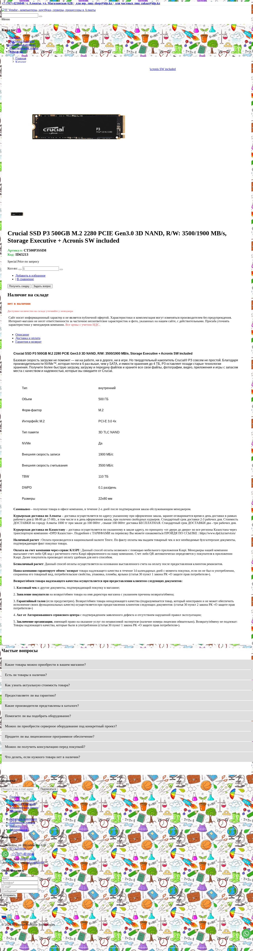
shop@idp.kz (28, 859)
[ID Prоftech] (49, 10)
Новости (15, 826)
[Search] (40, 16)
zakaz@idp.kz (35, 862)
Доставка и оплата (21, 41)
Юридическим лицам (23, 48)
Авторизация (18, 829)
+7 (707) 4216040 (14, 848)
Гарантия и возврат (22, 44)
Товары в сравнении (23, 819)
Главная (14, 37)
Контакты (16, 51)
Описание (22, 334)
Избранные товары (22, 822)
